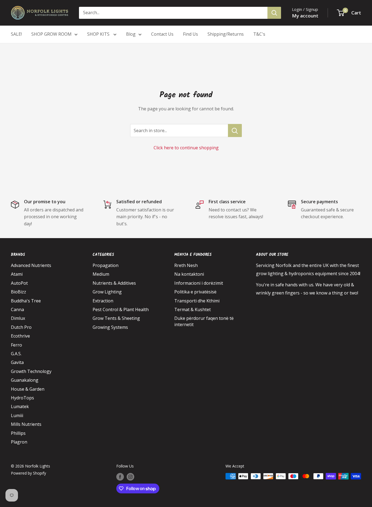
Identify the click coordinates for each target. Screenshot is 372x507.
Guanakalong (24, 380)
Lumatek (20, 406)
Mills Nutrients (26, 424)
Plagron (19, 442)
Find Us (190, 34)
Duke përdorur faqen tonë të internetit (204, 321)
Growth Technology (31, 371)
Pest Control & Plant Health (121, 309)
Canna (17, 309)
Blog (131, 34)
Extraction (103, 301)
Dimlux (18, 318)
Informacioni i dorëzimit (198, 283)
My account (305, 16)
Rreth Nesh (186, 265)
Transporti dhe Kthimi (196, 301)
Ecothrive (20, 336)
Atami (17, 274)
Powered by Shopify (28, 473)
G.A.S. (16, 354)
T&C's (259, 34)
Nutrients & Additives (114, 283)
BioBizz (18, 292)
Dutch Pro (21, 327)
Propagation (105, 265)
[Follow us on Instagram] (130, 477)
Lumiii (17, 415)
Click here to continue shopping (186, 148)
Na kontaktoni (189, 274)
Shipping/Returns (226, 34)
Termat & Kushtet (192, 309)
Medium (101, 274)
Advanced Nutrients (31, 265)
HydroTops (22, 398)
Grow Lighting (107, 292)
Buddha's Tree (26, 301)
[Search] (274, 13)
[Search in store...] (235, 130)
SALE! (16, 34)
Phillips (18, 433)
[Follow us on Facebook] (120, 477)
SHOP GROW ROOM (51, 34)
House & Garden (27, 389)
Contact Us (162, 34)
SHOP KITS (99, 34)
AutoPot (19, 283)
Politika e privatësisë (195, 292)
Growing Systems (110, 327)
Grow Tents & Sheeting (116, 318)
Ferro (16, 345)
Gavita (17, 362)
